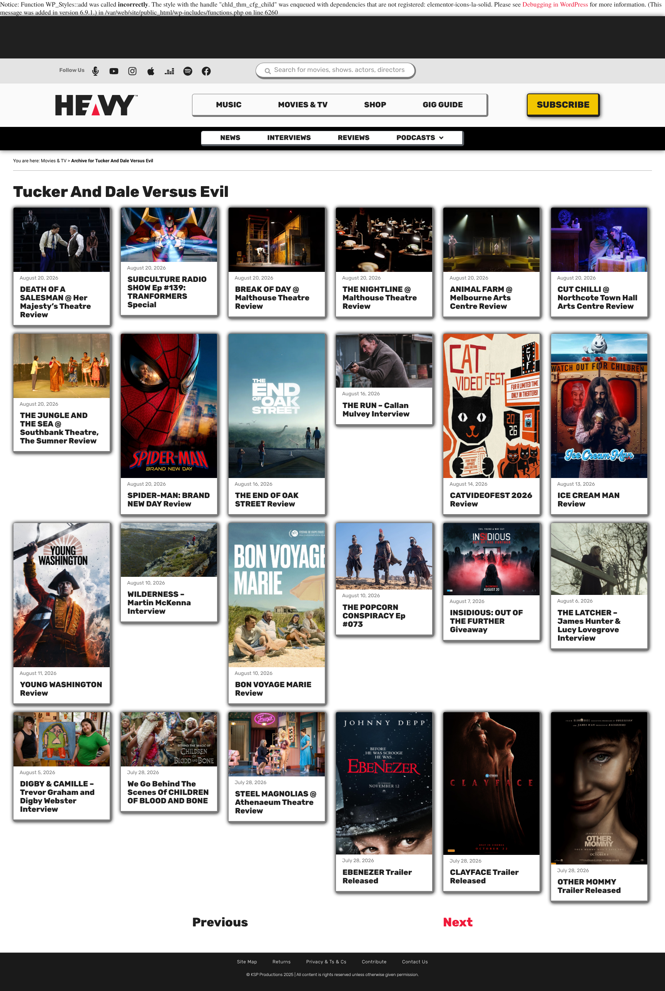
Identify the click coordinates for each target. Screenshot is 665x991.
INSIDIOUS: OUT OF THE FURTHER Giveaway (486, 621)
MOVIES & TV (303, 104)
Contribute (374, 961)
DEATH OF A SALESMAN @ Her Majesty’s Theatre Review (55, 302)
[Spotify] (187, 71)
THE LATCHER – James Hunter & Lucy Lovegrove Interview (589, 625)
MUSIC (228, 104)
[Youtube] (114, 71)
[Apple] (151, 71)
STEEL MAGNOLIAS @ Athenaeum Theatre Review (276, 802)
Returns (281, 961)
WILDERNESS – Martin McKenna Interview (159, 603)
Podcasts (415, 137)
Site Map (247, 961)
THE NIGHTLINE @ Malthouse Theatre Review (380, 298)
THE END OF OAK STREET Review (267, 499)
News (230, 137)
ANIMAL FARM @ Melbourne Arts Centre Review (481, 298)
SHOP (375, 104)
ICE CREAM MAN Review (589, 499)
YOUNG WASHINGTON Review (61, 689)
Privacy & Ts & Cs (326, 961)
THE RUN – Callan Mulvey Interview (376, 409)
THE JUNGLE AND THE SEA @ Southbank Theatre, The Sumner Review (59, 428)
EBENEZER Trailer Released (377, 876)
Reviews (354, 137)
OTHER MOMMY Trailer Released (589, 886)
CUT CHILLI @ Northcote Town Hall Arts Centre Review (598, 298)
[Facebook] (206, 71)
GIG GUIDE (443, 104)
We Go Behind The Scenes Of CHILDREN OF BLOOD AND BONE (168, 792)
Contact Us (415, 961)
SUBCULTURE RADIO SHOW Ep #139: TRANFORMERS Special (167, 292)
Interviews (289, 137)
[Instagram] (132, 71)
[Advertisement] (332, 36)
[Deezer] (169, 71)
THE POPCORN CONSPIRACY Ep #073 (374, 616)
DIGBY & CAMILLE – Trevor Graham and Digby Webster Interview (57, 796)
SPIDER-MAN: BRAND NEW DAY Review (168, 499)
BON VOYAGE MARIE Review (273, 689)
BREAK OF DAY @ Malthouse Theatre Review (272, 298)
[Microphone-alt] (95, 71)
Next (458, 922)
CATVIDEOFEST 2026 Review (491, 499)
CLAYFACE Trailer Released (484, 876)
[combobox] (336, 71)
